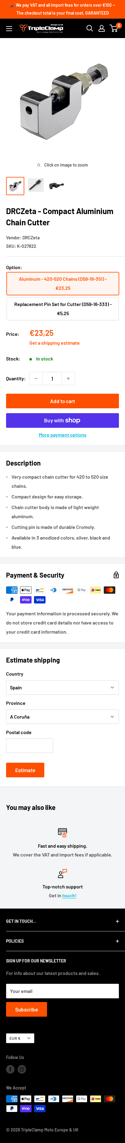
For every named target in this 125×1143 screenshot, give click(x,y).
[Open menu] (9, 28)
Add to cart (62, 401)
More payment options (62, 435)
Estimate (25, 770)
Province (15, 703)
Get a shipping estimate (54, 343)
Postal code (19, 732)
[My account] (102, 28)
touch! (69, 895)
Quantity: (16, 378)
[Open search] (89, 28)
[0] (114, 28)
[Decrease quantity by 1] (36, 378)
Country (14, 674)
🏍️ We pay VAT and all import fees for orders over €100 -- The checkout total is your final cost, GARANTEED (62, 9)
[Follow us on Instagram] (22, 1069)
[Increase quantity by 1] (68, 378)
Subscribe (26, 1009)
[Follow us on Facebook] (10, 1069)
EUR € (15, 1038)
